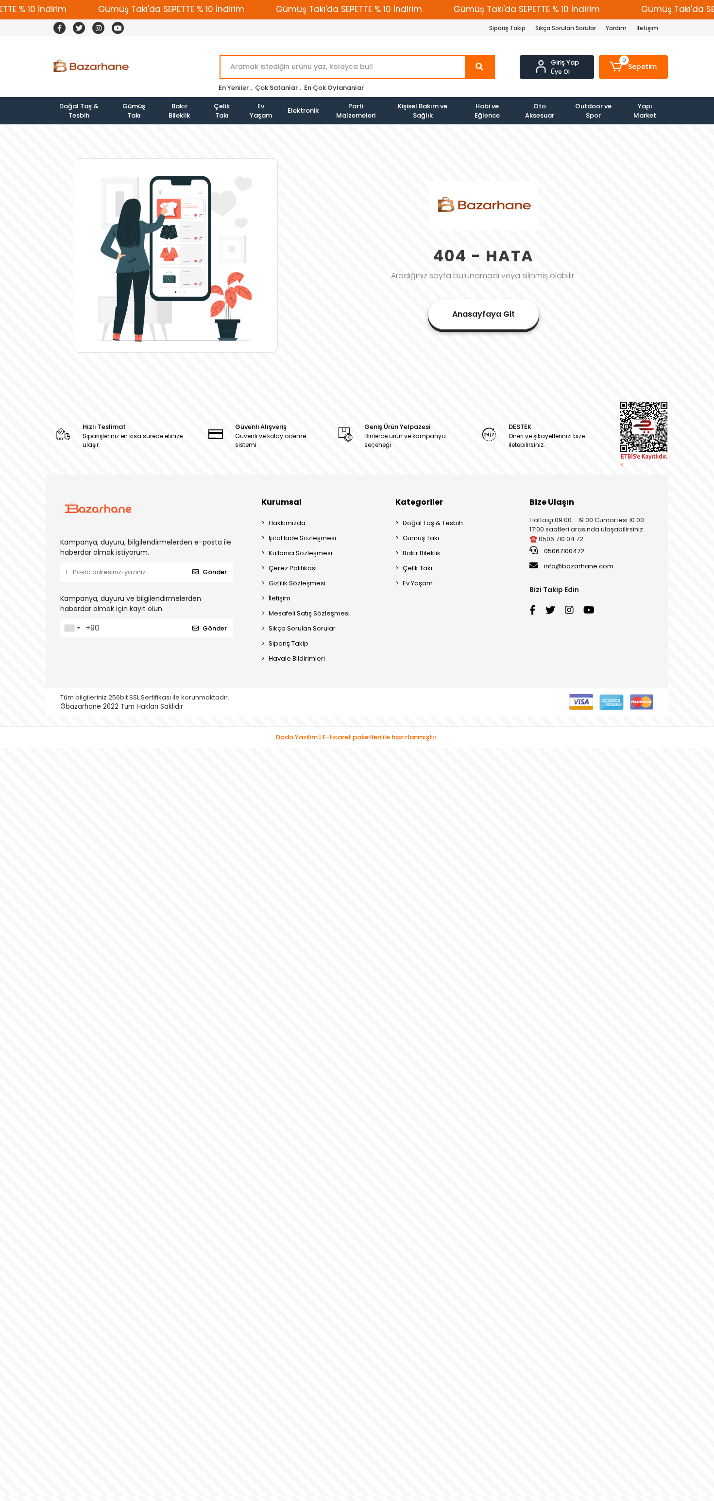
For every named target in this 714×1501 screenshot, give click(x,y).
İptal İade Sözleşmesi (302, 538)
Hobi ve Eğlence (487, 111)
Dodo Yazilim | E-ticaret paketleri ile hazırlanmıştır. (357, 737)
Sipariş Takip (507, 28)
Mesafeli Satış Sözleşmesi (309, 613)
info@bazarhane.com (578, 566)
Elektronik (303, 110)
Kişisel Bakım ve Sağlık (422, 111)
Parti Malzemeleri (355, 111)
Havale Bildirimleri (297, 658)
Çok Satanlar (276, 87)
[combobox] (72, 628)
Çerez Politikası (293, 568)
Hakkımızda (287, 523)
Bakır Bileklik (179, 111)
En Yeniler (234, 87)
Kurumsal (281, 502)
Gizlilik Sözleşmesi (297, 583)
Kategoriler (419, 502)
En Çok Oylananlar (334, 87)
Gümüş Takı (133, 111)
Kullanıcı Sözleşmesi (300, 553)
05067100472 (563, 551)
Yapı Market (644, 111)
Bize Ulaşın (551, 502)
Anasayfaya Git (483, 314)
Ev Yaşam (261, 111)
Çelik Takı (222, 111)
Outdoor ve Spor (593, 111)
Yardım (616, 28)
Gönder (215, 572)
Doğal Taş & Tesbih (79, 111)
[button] (633, 67)
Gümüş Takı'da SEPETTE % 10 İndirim (171, 9)
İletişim (647, 28)
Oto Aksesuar (539, 111)
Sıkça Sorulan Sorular (565, 28)
